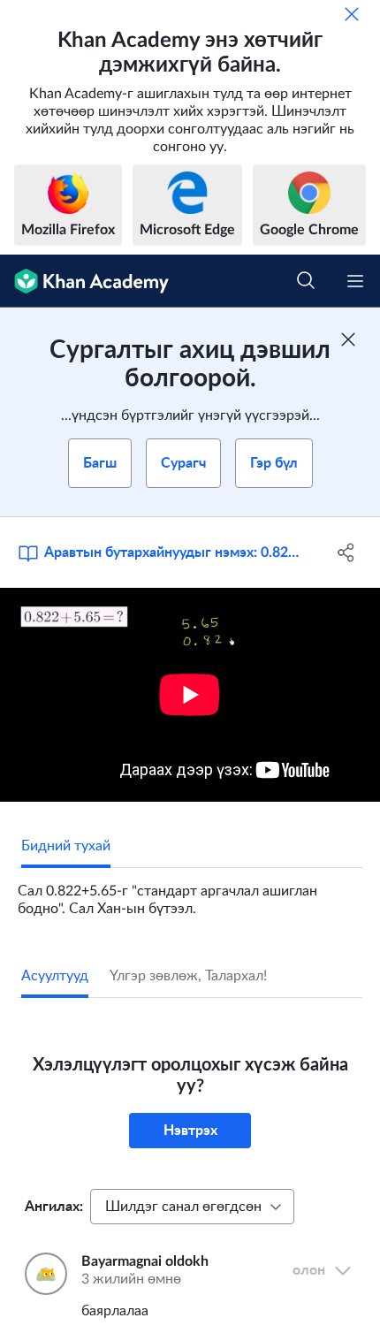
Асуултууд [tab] (54, 976)
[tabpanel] (190, 893)
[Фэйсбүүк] (346, 552)
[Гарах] (352, 14)
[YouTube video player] (190, 695)
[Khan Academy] (84, 281)
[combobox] (192, 1206)
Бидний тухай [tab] (65, 846)
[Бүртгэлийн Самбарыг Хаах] (348, 339)
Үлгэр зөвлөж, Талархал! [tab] (188, 976)
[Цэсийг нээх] (355, 281)
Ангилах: (54, 1207)
